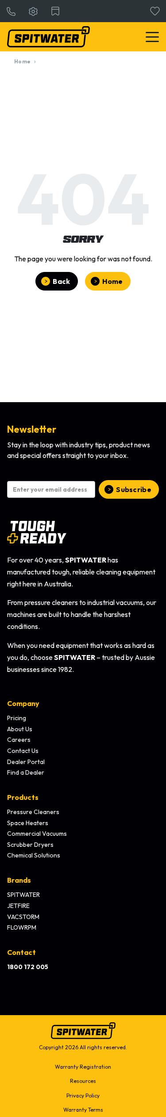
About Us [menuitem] (19, 729)
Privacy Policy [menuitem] (83, 1095)
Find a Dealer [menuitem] (25, 772)
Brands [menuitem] (19, 880)
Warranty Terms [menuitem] (83, 1109)
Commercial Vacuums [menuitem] (37, 834)
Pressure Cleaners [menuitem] (33, 812)
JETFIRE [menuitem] (18, 906)
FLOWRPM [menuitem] (21, 927)
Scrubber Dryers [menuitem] (30, 845)
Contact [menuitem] (21, 952)
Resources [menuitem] (83, 1081)
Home (22, 61)
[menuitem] (27, 967)
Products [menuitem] (23, 797)
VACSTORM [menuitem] (23, 917)
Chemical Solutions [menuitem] (33, 855)
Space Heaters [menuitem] (27, 823)
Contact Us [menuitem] (23, 751)
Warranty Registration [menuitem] (83, 1066)
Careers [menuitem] (19, 740)
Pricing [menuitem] (16, 718)
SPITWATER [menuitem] (23, 895)
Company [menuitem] (23, 703)
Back (61, 281)
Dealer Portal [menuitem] (26, 762)
